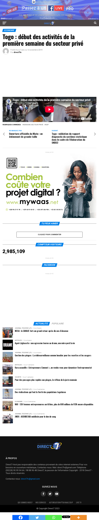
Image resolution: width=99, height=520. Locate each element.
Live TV (78, 502)
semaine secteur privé (33, 125)
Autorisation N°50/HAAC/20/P (61, 502)
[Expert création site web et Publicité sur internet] (62, 509)
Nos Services (41, 502)
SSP (47, 125)
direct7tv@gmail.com (30, 479)
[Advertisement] (49, 78)
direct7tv (17, 52)
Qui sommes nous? (25, 502)
